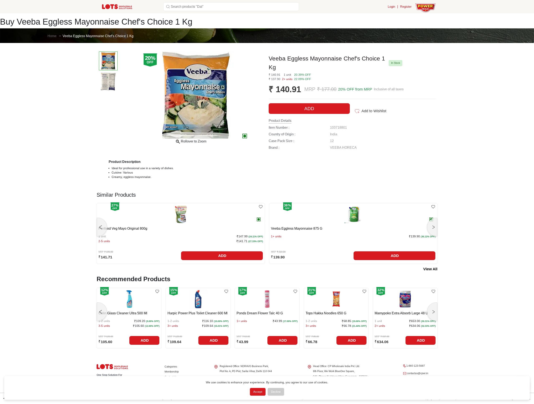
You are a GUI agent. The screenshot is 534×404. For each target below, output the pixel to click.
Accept (257, 391)
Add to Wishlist (373, 111)
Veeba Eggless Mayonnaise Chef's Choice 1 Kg (98, 36)
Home (52, 36)
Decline (276, 391)
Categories (171, 366)
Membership (172, 371)
